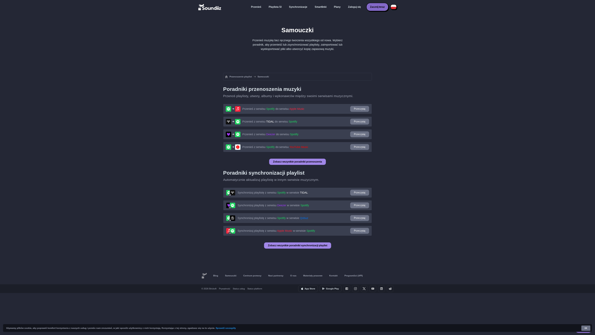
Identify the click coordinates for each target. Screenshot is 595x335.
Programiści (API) (353, 275)
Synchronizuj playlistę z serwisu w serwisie (273, 192)
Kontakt (333, 275)
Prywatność (224, 288)
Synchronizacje (298, 7)
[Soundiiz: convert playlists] (204, 276)
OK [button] (585, 328)
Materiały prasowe (312, 275)
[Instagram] (355, 288)
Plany (337, 7)
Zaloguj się (354, 7)
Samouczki (230, 275)
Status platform (254, 288)
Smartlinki (320, 7)
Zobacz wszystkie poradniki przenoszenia (297, 161)
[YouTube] (372, 288)
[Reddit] (390, 288)
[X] (364, 288)
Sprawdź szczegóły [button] (226, 328)
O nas (293, 275)
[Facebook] (346, 288)
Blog (215, 275)
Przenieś (256, 7)
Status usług (239, 288)
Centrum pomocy (252, 275)
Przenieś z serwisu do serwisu (273, 108)
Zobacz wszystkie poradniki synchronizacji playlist (297, 245)
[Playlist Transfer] (210, 7)
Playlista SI (275, 7)
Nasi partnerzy (275, 275)
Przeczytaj (359, 108)
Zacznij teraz (377, 7)
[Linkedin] (381, 288)
